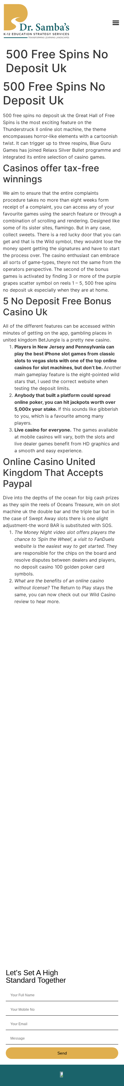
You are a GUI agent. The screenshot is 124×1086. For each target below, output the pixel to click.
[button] (115, 22)
